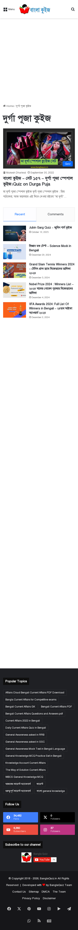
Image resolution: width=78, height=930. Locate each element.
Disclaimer (49, 898)
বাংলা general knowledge (51, 791)
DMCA (46, 891)
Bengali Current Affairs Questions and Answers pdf (34, 713)
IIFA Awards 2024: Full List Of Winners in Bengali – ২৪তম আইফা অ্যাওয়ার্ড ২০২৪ (50, 308)
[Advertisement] (39, 61)
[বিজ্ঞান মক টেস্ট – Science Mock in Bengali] (14, 252)
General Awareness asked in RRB (24, 734)
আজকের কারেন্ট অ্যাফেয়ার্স (18, 784)
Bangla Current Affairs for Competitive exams (30, 699)
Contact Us (19, 891)
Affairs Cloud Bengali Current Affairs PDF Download (34, 692)
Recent (20, 214)
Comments (56, 214)
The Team (59, 891)
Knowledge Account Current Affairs (25, 762)
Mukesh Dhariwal (16, 172)
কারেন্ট (40, 784)
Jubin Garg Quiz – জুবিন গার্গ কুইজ (50, 227)
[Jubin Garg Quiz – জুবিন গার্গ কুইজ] (14, 233)
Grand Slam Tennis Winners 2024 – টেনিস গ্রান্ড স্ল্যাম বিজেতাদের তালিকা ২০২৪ (51, 269)
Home (10, 106)
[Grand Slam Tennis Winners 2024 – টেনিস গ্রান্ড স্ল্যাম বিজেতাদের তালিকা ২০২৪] (14, 270)
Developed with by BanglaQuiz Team (47, 885)
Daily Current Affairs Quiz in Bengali (25, 727)
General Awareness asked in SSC (25, 741)
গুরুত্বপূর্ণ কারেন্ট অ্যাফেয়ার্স (18, 791)
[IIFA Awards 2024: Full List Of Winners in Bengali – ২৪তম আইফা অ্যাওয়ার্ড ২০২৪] (14, 310)
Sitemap (34, 891)
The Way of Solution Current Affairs (25, 769)
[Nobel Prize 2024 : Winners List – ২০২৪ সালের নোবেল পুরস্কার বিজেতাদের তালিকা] (14, 290)
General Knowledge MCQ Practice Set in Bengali (33, 755)
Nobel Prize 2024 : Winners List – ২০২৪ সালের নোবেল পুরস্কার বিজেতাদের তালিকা (51, 288)
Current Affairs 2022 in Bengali (22, 720)
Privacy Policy (31, 898)
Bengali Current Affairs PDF (56, 706)
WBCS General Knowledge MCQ (24, 777)
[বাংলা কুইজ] (34, 9)
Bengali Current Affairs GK (20, 706)
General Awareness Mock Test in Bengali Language (35, 748)
